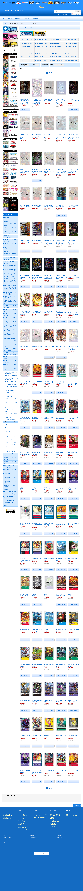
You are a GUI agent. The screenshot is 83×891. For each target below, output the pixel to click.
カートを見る (6, 839)
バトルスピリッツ (22, 821)
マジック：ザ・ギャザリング (41, 814)
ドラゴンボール (22, 818)
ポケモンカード (6, 814)
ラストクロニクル (10, 108)
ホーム (5, 835)
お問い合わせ (59, 839)
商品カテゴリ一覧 (33, 837)
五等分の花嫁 (53, 824)
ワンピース (21, 814)
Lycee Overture (6, 820)
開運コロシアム (22, 827)
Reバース (52, 820)
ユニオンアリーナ (22, 815)
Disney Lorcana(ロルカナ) (40, 817)
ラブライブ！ (53, 826)
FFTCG (20, 826)
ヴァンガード (53, 818)
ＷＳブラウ (52, 817)
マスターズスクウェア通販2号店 (12, 10)
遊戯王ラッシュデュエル (71, 815)
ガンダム (20, 820)
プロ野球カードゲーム (55, 821)
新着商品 (32, 835)
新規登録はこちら (65, 14)
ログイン (57, 14)
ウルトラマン (21, 817)
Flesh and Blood (38, 815)
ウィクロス (5, 817)
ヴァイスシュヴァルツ (55, 815)
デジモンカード (22, 823)
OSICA (20, 824)
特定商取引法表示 (60, 837)
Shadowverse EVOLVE (55, 814)
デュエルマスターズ (7, 815)
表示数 (22, 64)
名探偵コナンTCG (7, 818)
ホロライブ (52, 823)
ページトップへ (78, 805)
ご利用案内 (59, 835)
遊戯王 (67, 814)
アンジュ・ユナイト (23, 829)
